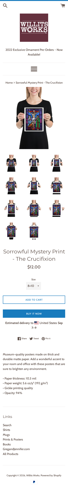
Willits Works (32, 475)
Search (7, 425)
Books (7, 444)
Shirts (6, 430)
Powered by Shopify (51, 475)
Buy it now (34, 313)
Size (33, 279)
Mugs (6, 435)
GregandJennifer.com (16, 449)
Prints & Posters (13, 439)
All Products (10, 454)
